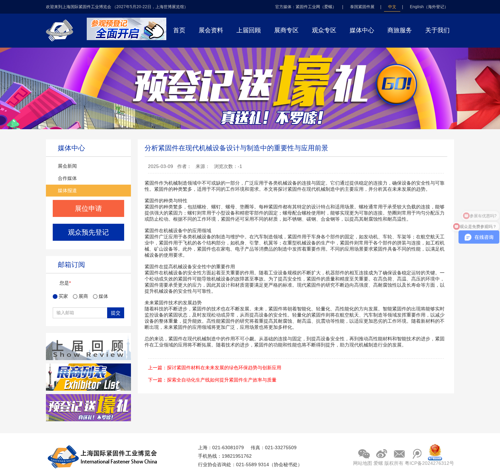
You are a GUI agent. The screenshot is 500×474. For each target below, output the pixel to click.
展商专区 (286, 30)
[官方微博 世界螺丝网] (381, 453)
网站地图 (362, 463)
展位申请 (88, 208)
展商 (84, 296)
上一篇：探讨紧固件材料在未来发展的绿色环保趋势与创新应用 (214, 367)
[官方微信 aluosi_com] (364, 453)
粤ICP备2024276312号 (429, 463)
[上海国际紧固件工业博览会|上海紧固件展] (64, 44)
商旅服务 (399, 30)
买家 (64, 296)
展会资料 (211, 30)
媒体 (103, 296)
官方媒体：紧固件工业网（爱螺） (305, 6)
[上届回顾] (88, 358)
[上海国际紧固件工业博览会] (126, 38)
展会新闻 (67, 166)
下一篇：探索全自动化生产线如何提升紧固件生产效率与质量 (212, 380)
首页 (179, 30)
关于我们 (437, 30)
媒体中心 (362, 30)
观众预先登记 (88, 232)
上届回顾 (248, 30)
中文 (392, 6)
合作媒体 (67, 178)
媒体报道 (67, 190)
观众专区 (324, 30)
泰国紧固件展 (362, 6)
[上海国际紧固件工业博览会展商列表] (88, 389)
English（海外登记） (429, 6)
